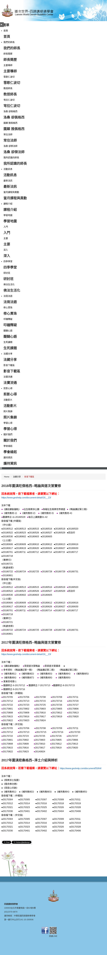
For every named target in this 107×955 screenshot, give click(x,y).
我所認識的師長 (11, 157)
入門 (5, 227)
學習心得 (7, 423)
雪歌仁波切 (9, 77)
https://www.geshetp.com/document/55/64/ (80, 768)
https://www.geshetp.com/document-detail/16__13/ (26, 497)
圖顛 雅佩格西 (10, 123)
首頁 (5, 30)
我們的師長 (9, 42)
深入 (5, 250)
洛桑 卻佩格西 (10, 111)
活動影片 (7, 400)
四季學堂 (7, 261)
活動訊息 (7, 169)
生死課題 (7, 342)
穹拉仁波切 (9, 100)
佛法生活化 (9, 284)
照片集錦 (7, 411)
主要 (5, 238)
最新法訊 (7, 180)
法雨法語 (7, 296)
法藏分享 (7, 354)
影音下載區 (9, 365)
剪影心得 (7, 388)
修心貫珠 (7, 307)
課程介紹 (7, 204)
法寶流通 (7, 377)
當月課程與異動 (11, 192)
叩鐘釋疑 (7, 319)
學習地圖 (7, 215)
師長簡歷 (7, 54)
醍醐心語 (7, 330)
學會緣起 (7, 446)
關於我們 (7, 434)
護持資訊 (7, 457)
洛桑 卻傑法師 (10, 146)
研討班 (6, 273)
